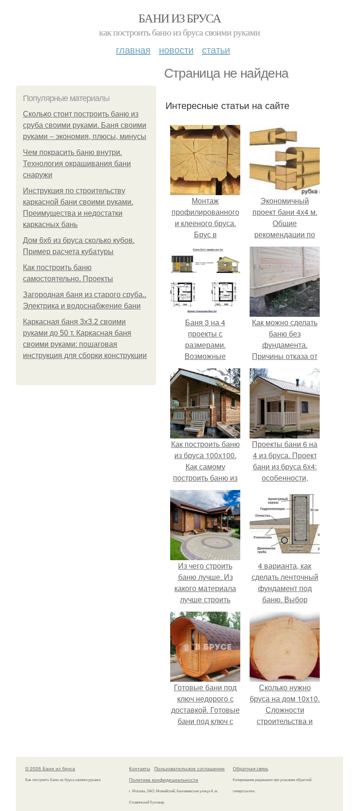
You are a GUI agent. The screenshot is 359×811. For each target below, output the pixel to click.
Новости (176, 49)
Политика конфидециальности (163, 779)
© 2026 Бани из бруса (50, 768)
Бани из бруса (179, 18)
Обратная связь (250, 768)
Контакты (139, 768)
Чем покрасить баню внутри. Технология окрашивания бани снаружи (77, 163)
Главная (133, 49)
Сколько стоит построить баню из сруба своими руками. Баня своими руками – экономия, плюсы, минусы (84, 125)
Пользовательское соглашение (189, 768)
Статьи (216, 49)
